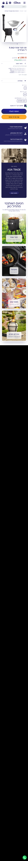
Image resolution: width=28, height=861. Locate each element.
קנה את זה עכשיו (14, 117)
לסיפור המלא (14, 193)
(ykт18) (9, 68)
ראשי (25, 11)
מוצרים (21, 11)
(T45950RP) (12, 72)
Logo (17, 2)
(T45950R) (12, 71)
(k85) (11, 69)
